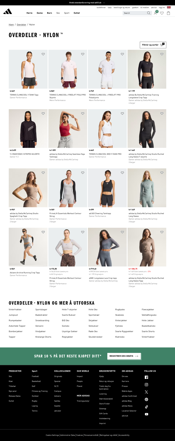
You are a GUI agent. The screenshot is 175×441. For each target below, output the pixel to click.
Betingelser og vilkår (108, 435)
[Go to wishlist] (162, 13)
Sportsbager (41, 310)
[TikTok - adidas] (155, 407)
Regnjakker (67, 337)
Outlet (77, 13)
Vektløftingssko (149, 315)
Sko (58, 13)
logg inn (162, 7)
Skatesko (119, 315)
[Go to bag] (168, 13)
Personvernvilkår (91, 435)
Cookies (79, 435)
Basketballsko (148, 326)
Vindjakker (40, 331)
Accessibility (124, 435)
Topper (12, 337)
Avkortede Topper (17, 326)
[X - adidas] (155, 392)
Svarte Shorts (148, 331)
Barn (49, 13)
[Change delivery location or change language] (169, 7)
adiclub (154, 7)
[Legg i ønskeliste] (43, 54)
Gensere (39, 326)
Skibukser (93, 326)
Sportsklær (94, 315)
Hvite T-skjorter (69, 310)
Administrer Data (67, 435)
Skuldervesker (96, 337)
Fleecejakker (148, 310)
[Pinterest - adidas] (155, 400)
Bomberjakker (16, 331)
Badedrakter (41, 315)
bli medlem (145, 7)
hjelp (110, 7)
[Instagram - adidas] (155, 385)
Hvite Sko (93, 310)
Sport (66, 13)
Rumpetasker (15, 321)
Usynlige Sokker (70, 331)
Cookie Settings (52, 435)
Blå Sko (65, 321)
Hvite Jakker (148, 321)
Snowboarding (42, 321)
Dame (40, 13)
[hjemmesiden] (7, 11)
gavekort (135, 7)
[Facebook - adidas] (155, 377)
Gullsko (65, 326)
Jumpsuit (13, 315)
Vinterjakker (121, 321)
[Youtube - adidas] (155, 414)
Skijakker (93, 321)
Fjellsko (119, 326)
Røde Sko (93, 331)
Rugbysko (120, 310)
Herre (29, 13)
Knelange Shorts (43, 337)
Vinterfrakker (15, 310)
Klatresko (119, 337)
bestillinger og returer (122, 7)
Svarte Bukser (69, 315)
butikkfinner (101, 7)
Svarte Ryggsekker (124, 331)
